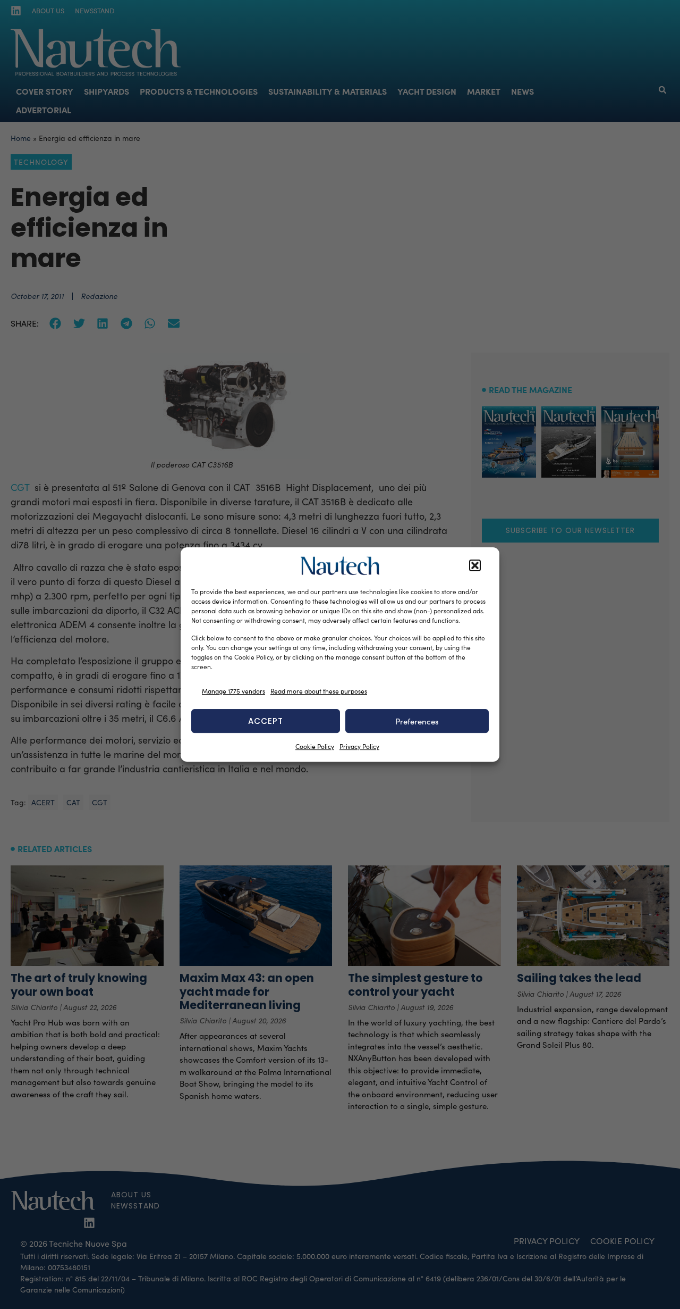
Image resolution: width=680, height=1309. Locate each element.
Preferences (417, 721)
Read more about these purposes (318, 691)
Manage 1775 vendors (233, 691)
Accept (265, 721)
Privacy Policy (359, 746)
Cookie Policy (314, 746)
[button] (475, 566)
